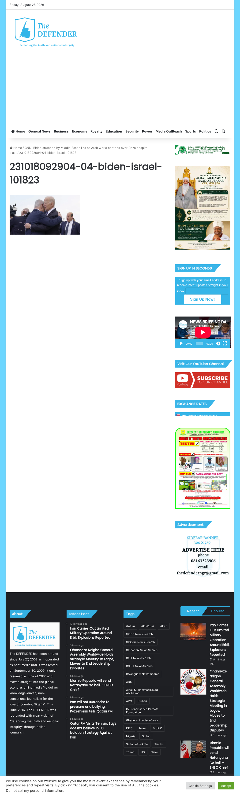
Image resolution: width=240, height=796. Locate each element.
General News (39, 131)
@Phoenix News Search (142, 650)
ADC (129, 682)
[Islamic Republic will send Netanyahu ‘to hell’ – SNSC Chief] (193, 749)
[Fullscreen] (224, 343)
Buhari (143, 701)
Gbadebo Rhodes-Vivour (142, 720)
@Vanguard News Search (142, 674)
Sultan (146, 736)
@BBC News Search (139, 634)
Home (20, 131)
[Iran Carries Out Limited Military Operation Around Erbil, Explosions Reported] (193, 631)
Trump (130, 752)
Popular (217, 611)
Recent (193, 611)
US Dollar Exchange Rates (199, 416)
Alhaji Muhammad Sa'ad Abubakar (142, 691)
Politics (205, 131)
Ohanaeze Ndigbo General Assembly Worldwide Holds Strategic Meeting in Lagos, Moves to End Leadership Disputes (218, 701)
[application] (203, 332)
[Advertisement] (120, 89)
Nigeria (130, 736)
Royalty (96, 131)
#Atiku (130, 626)
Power (147, 131)
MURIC (157, 728)
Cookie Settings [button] (200, 786)
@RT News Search (138, 658)
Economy (79, 131)
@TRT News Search (139, 666)
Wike (154, 752)
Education (114, 131)
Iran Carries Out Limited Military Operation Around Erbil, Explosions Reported (219, 640)
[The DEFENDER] (46, 32)
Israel (142, 728)
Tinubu (159, 744)
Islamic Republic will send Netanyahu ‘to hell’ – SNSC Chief (219, 755)
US (143, 752)
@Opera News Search (140, 642)
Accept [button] (226, 786)
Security (132, 131)
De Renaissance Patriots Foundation (142, 710)
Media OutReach (169, 131)
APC (129, 701)
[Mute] (217, 343)
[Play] (181, 343)
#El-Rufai (147, 626)
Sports (190, 131)
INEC (129, 728)
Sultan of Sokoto (137, 744)
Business (61, 131)
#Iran (163, 626)
